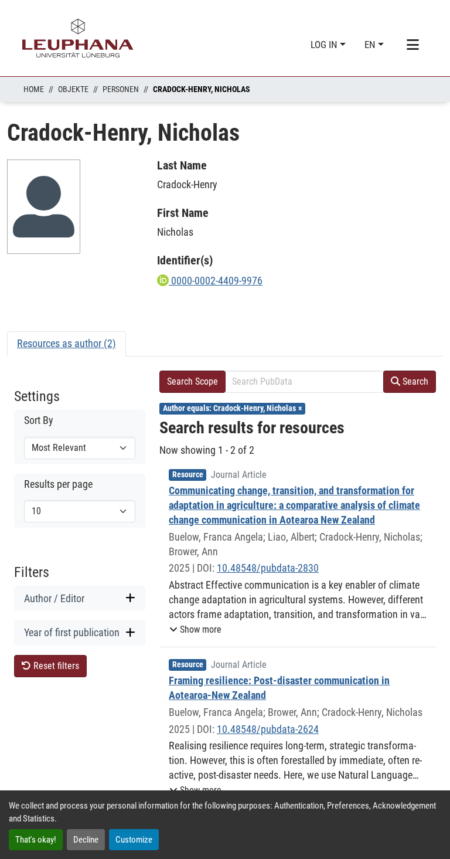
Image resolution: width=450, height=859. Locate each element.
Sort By (38, 420)
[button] (195, 629)
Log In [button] (325, 44)
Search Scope (192, 381)
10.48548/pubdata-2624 (268, 729)
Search (414, 381)
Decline (85, 839)
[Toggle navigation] (412, 45)
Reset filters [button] (55, 665)
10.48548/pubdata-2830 (268, 568)
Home (33, 89)
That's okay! (35, 839)
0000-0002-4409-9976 (215, 280)
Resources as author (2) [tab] (66, 343)
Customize (133, 839)
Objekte (73, 89)
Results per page (58, 484)
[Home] (78, 38)
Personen (121, 89)
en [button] (371, 44)
